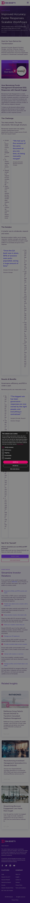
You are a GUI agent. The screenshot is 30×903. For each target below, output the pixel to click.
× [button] (26, 433)
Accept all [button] (15, 462)
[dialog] (15, 451)
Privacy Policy (20, 444)
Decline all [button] (15, 465)
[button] (15, 469)
